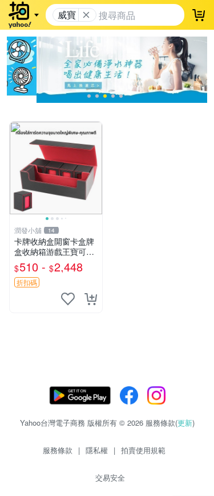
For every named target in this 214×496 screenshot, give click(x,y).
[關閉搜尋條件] (86, 15)
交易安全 (110, 477)
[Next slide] (94, 168)
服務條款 (57, 450)
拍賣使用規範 (143, 450)
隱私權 (97, 450)
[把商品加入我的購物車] (91, 299)
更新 (184, 422)
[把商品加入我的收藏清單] (68, 299)
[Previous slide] (17, 168)
